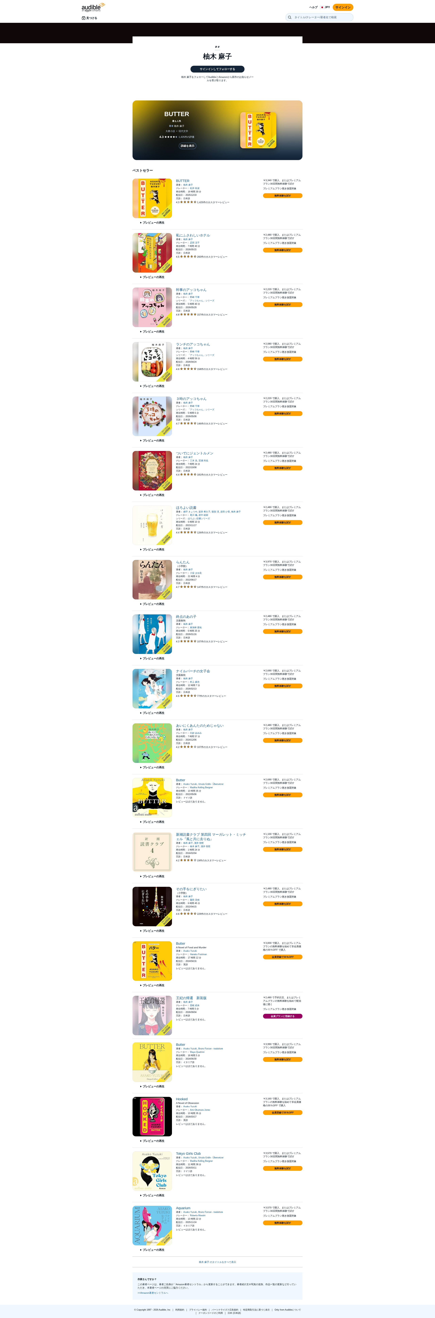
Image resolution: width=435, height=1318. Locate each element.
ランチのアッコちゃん (193, 344)
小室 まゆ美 (196, 573)
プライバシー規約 (198, 1309)
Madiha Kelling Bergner (201, 787)
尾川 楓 (193, 515)
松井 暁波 (194, 188)
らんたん (183, 562)
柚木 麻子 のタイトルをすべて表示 (217, 1262)
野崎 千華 (194, 297)
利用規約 (180, 1309)
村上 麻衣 (194, 682)
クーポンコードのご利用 (210, 1313)
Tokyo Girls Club (188, 1153)
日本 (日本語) (234, 1313)
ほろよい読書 (186, 508)
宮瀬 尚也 (203, 460)
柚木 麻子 (188, 185)
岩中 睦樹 (203, 515)
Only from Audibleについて (288, 1309)
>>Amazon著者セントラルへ (153, 1292)
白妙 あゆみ (196, 733)
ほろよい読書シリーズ (199, 518)
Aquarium (183, 1208)
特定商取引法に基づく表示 (256, 1309)
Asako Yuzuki (190, 784)
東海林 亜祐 (196, 627)
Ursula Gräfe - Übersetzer (210, 784)
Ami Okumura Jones (200, 1110)
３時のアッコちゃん (191, 399)
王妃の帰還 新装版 (191, 998)
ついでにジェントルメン (194, 453)
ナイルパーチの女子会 (193, 671)
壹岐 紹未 (194, 1005)
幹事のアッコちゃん (191, 290)
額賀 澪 (215, 511)
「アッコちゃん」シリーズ (201, 300)
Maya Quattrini (197, 1052)
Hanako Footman (198, 954)
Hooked (182, 1099)
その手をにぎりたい (191, 889)
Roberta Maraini (197, 1215)
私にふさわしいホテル (193, 235)
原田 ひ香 (225, 511)
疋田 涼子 (194, 242)
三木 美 (193, 460)
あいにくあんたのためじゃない (200, 725)
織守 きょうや (190, 511)
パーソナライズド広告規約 (225, 1309)
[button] (282, 195)
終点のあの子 (186, 616)
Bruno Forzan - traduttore (210, 1048)
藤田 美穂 (194, 900)
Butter (180, 780)
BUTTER (182, 181)
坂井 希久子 (204, 511)
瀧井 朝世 (199, 843)
